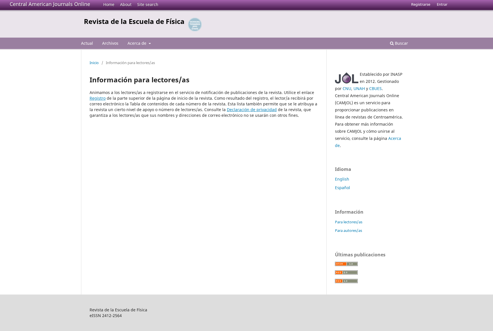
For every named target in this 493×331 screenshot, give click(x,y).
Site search (147, 4)
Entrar (442, 4)
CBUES (375, 88)
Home (108, 4)
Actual (87, 43)
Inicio (94, 62)
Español (342, 187)
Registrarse (420, 4)
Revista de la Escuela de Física (134, 21)
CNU (347, 88)
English (342, 179)
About (126, 4)
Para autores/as (348, 230)
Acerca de (138, 43)
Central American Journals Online (50, 4)
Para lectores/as (348, 221)
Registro (98, 98)
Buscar (401, 43)
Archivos (110, 43)
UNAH (359, 88)
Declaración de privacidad (252, 109)
